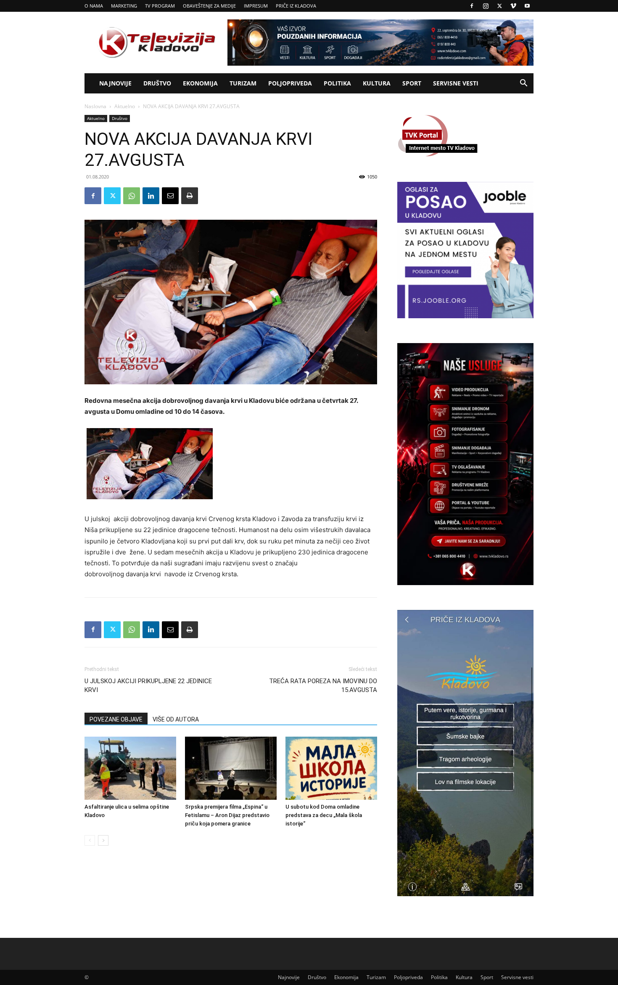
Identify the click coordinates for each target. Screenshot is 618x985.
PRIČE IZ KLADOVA (296, 6)
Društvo (157, 83)
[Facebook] (471, 6)
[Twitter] (499, 6)
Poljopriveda (290, 83)
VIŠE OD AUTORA (176, 719)
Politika (337, 83)
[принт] (189, 195)
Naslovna (95, 106)
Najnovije (115, 83)
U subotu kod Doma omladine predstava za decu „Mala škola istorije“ (323, 815)
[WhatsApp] (131, 195)
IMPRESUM (256, 6)
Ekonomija (200, 83)
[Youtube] (527, 6)
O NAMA (94, 6)
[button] (523, 84)
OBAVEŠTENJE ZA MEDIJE (209, 6)
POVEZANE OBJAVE (116, 719)
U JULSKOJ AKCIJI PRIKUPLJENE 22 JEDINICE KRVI (148, 685)
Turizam (243, 83)
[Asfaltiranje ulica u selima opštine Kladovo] (130, 768)
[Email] (170, 195)
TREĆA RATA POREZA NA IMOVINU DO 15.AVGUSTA (323, 685)
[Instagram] (485, 6)
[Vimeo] (513, 6)
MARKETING (124, 6)
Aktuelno (124, 106)
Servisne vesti (455, 83)
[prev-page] (90, 840)
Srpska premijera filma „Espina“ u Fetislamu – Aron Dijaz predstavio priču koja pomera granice (227, 815)
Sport (411, 83)
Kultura (377, 83)
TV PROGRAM (160, 6)
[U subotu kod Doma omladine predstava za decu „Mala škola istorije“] (331, 768)
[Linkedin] (151, 195)
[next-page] (103, 840)
